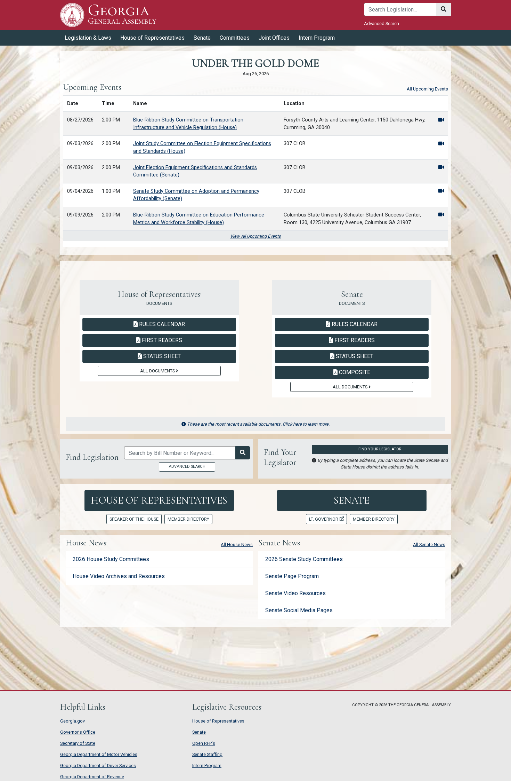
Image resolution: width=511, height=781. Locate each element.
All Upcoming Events (427, 89)
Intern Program (317, 37)
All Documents (158, 370)
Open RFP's (203, 743)
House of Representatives (159, 500)
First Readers (161, 340)
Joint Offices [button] (274, 37)
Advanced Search (381, 23)
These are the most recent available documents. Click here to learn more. (258, 424)
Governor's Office (77, 732)
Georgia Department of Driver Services (98, 765)
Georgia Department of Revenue (92, 776)
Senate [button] (202, 37)
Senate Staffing (207, 754)
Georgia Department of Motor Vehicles (98, 754)
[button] (441, 120)
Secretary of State (77, 743)
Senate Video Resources (295, 593)
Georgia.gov (72, 721)
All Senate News (429, 544)
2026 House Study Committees (111, 559)
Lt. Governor (323, 519)
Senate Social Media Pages (299, 610)
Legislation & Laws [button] (88, 37)
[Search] (443, 9)
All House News (237, 544)
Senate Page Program (292, 576)
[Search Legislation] (242, 452)
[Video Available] (441, 120)
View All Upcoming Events (255, 236)
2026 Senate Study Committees (304, 559)
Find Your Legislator (379, 449)
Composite (353, 372)
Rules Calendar (161, 324)
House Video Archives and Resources (119, 576)
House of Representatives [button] (152, 37)
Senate (352, 500)
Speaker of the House (134, 519)
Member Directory (188, 519)
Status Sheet (161, 356)
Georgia (122, 14)
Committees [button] (235, 37)
